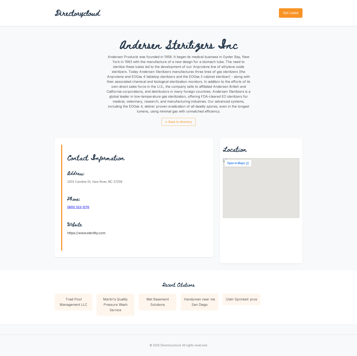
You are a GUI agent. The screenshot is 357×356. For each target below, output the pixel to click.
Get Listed (290, 13)
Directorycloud (77, 13)
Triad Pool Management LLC (73, 302)
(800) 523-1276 (78, 207)
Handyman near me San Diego (199, 302)
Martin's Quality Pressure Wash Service (115, 304)
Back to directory (178, 121)
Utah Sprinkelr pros (241, 299)
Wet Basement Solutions (157, 302)
